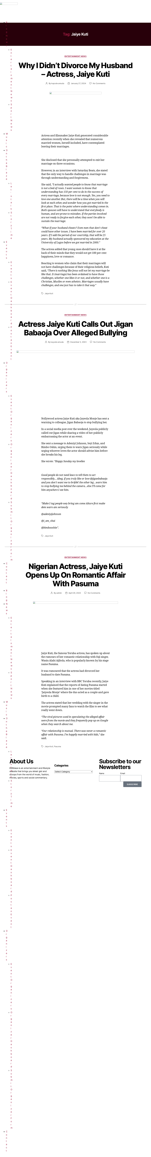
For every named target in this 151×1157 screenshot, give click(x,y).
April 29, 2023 (75, 593)
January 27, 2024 (78, 83)
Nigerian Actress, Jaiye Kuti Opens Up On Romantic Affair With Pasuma (75, 575)
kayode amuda (57, 83)
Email (122, 773)
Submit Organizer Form (12, 531)
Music (7, 140)
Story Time (12, 225)
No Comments (99, 83)
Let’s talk (11, 196)
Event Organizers (11, 418)
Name (101, 773)
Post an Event (11, 343)
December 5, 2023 (78, 342)
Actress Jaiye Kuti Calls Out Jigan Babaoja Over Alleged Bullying (75, 328)
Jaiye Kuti (49, 293)
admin (59, 593)
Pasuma (57, 746)
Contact (6, 573)
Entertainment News (12, 75)
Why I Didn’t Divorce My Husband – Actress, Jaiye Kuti (75, 70)
